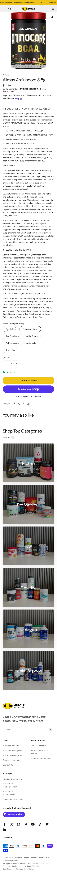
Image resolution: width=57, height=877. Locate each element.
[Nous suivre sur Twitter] (12, 824)
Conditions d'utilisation (13, 799)
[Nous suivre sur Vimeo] (47, 824)
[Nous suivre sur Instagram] (19, 824)
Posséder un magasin (12, 750)
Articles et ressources (12, 755)
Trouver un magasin (11, 760)
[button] (28, 90)
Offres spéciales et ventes (39, 752)
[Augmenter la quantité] (16, 363)
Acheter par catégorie (41, 758)
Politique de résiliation (25, 869)
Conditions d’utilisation (12, 866)
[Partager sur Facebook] (14, 403)
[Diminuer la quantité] (6, 363)
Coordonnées (8, 869)
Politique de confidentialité (9, 793)
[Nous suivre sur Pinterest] (26, 824)
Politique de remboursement (10, 785)
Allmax (6, 75)
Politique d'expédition (12, 779)
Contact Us (8, 765)
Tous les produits (38, 745)
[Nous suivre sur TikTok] (40, 824)
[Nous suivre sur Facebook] (5, 824)
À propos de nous (11, 745)
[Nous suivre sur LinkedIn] (5, 830)
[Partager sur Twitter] (18, 403)
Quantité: (7, 357)
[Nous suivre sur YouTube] (33, 824)
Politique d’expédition (32, 866)
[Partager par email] (28, 403)
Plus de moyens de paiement (28, 396)
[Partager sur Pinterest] (23, 403)
